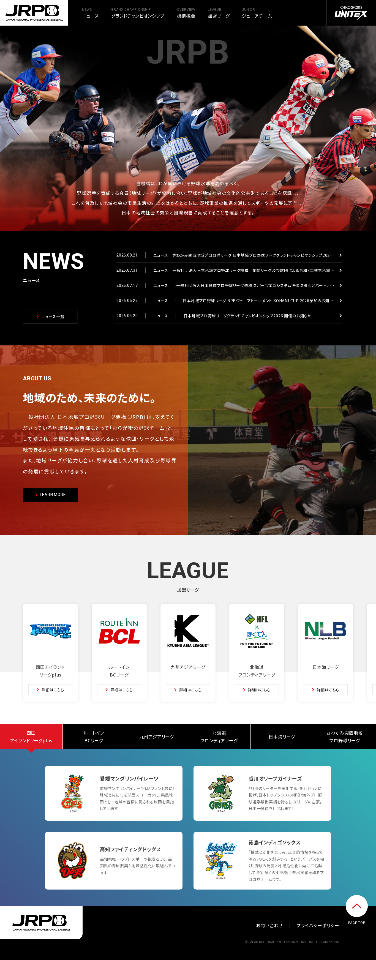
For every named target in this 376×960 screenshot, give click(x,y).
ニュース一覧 (52, 316)
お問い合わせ (269, 925)
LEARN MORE (53, 494)
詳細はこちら (53, 689)
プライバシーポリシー (317, 925)
